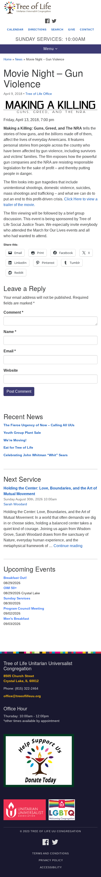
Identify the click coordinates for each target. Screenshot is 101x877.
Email (10, 351)
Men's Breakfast (16, 618)
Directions (37, 29)
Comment (13, 312)
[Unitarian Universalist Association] (26, 809)
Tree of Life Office (38, 94)
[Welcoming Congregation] (63, 809)
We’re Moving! (15, 440)
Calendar (15, 29)
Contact (87, 29)
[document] (50, 350)
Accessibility (51, 867)
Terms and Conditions (50, 853)
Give (71, 29)
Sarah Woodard (15, 504)
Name (10, 332)
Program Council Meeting (24, 608)
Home (8, 59)
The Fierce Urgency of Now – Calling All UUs (39, 425)
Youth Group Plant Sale (22, 432)
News (19, 59)
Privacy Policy (51, 860)
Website (11, 370)
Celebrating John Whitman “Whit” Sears (36, 455)
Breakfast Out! (15, 578)
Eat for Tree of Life (18, 447)
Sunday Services (17, 598)
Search (57, 29)
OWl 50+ (10, 588)
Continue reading (68, 546)
